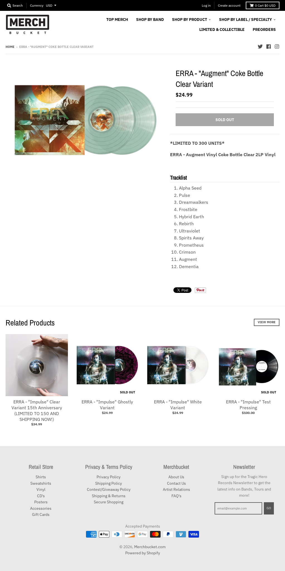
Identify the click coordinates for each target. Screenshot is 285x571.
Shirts (41, 476)
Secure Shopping (108, 501)
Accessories (40, 508)
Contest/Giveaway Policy (109, 489)
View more (267, 322)
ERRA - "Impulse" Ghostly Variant (107, 404)
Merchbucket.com (150, 546)
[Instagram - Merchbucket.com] (276, 46)
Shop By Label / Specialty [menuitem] (245, 19)
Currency (36, 5)
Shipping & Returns (109, 495)
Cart (265, 5)
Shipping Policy (108, 483)
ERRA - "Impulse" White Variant (178, 404)
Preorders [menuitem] (264, 29)
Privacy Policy (109, 476)
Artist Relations (176, 489)
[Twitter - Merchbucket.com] (260, 46)
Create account (229, 5)
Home (10, 47)
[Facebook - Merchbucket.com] (268, 46)
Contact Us (176, 483)
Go (269, 508)
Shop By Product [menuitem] (189, 19)
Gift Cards (41, 514)
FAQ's (176, 495)
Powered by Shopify (142, 552)
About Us (176, 476)
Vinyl (40, 489)
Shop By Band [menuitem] (150, 19)
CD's (41, 495)
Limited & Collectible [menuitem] (222, 29)
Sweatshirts (40, 483)
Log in (206, 5)
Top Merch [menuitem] (117, 19)
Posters (41, 501)
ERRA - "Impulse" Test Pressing (248, 404)
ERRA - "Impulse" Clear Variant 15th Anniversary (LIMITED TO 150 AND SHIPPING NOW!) (36, 410)
